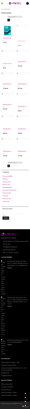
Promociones (5, 187)
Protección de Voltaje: (8, 190)
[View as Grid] (3, 17)
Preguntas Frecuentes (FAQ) (8, 365)
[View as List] (5, 17)
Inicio (2, 9)
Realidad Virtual (5, 373)
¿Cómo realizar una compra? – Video (10, 362)
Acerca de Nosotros (6, 389)
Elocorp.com (8, 403)
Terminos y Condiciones (7, 387)
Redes (4, 196)
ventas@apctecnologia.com (10, 247)
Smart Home (5, 198)
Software (4, 201)
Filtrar (5, 218)
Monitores (5, 184)
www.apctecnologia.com (9, 249)
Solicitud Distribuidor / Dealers (9, 392)
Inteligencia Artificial (6, 375)
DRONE (4, 179)
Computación (5, 176)
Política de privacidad (6, 384)
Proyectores (5, 193)
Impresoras (5, 182)
